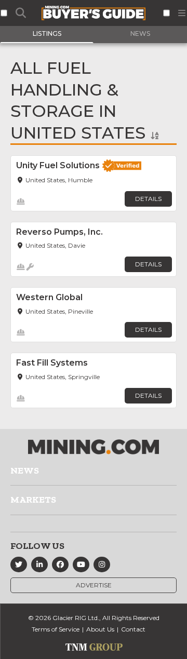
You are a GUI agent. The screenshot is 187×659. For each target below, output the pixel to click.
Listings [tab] (47, 33)
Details (148, 199)
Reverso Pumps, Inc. (59, 232)
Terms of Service (55, 629)
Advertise (94, 585)
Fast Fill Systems (52, 363)
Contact (133, 629)
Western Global (49, 297)
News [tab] (140, 33)
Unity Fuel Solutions (58, 165)
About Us (100, 629)
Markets (33, 499)
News (24, 470)
